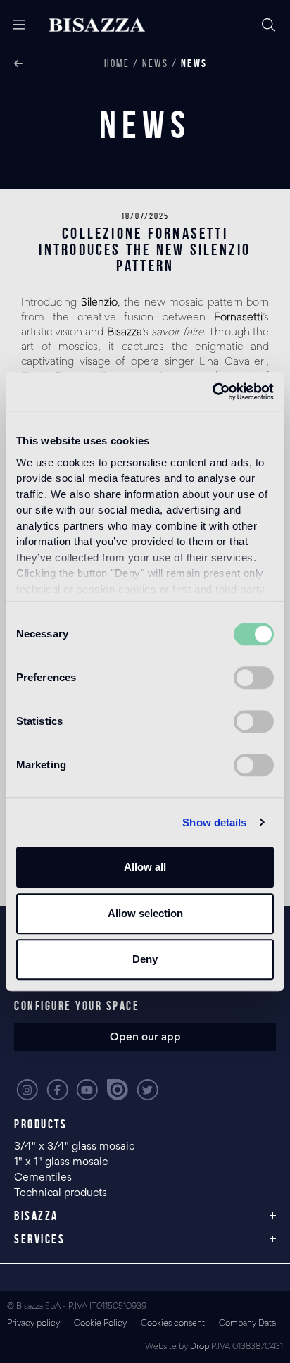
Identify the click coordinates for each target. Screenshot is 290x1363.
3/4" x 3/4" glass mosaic (75, 1147)
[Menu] (13, 25)
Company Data (247, 1324)
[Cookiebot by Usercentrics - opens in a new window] (212, 391)
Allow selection (145, 913)
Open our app (145, 1038)
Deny (145, 959)
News (155, 63)
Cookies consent (173, 1324)
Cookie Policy (100, 1324)
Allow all (145, 867)
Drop (199, 1347)
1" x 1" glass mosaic (62, 1162)
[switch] (254, 677)
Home (117, 63)
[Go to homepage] (97, 25)
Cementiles (43, 1178)
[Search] (269, 25)
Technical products (60, 1193)
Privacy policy (33, 1324)
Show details (214, 822)
